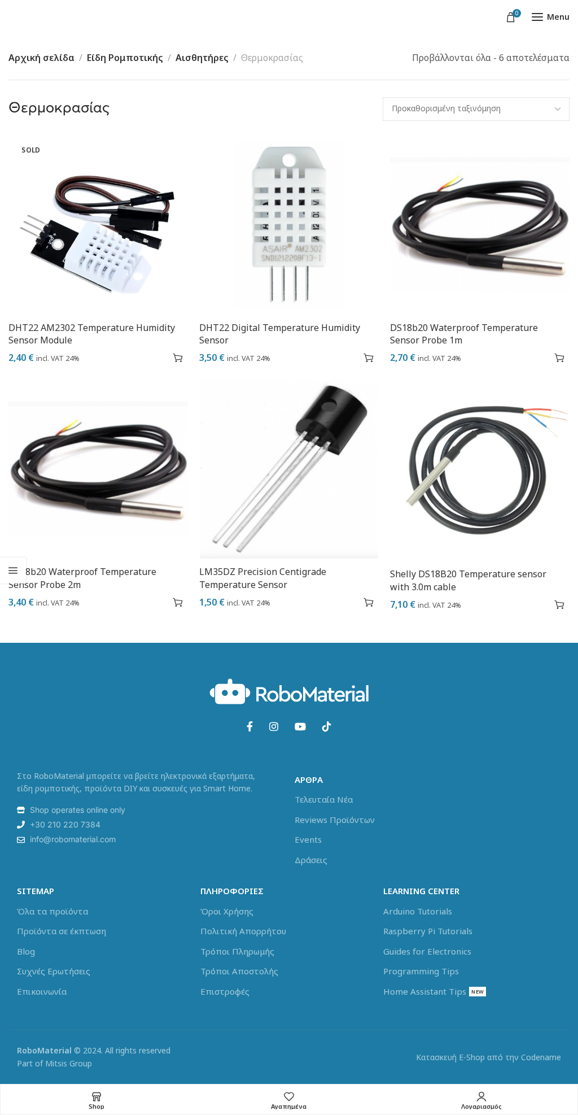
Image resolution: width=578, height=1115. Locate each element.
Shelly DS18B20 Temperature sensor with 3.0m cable (468, 580)
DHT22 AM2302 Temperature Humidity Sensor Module (91, 333)
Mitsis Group (68, 1063)
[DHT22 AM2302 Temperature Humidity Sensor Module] (98, 225)
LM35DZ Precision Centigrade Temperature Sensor (262, 577)
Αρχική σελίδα (41, 57)
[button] (368, 357)
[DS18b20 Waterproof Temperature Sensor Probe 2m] (98, 469)
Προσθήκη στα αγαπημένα (158, 358)
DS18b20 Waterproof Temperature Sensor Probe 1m (464, 333)
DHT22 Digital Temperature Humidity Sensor (279, 333)
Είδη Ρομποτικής (125, 57)
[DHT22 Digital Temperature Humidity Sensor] (289, 225)
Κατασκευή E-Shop (450, 1057)
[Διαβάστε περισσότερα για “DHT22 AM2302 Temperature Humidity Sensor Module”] (178, 357)
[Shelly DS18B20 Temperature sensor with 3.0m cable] (480, 469)
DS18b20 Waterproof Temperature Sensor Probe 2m (82, 577)
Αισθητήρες (202, 57)
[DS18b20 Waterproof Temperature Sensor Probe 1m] (480, 225)
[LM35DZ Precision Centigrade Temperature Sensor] (289, 469)
